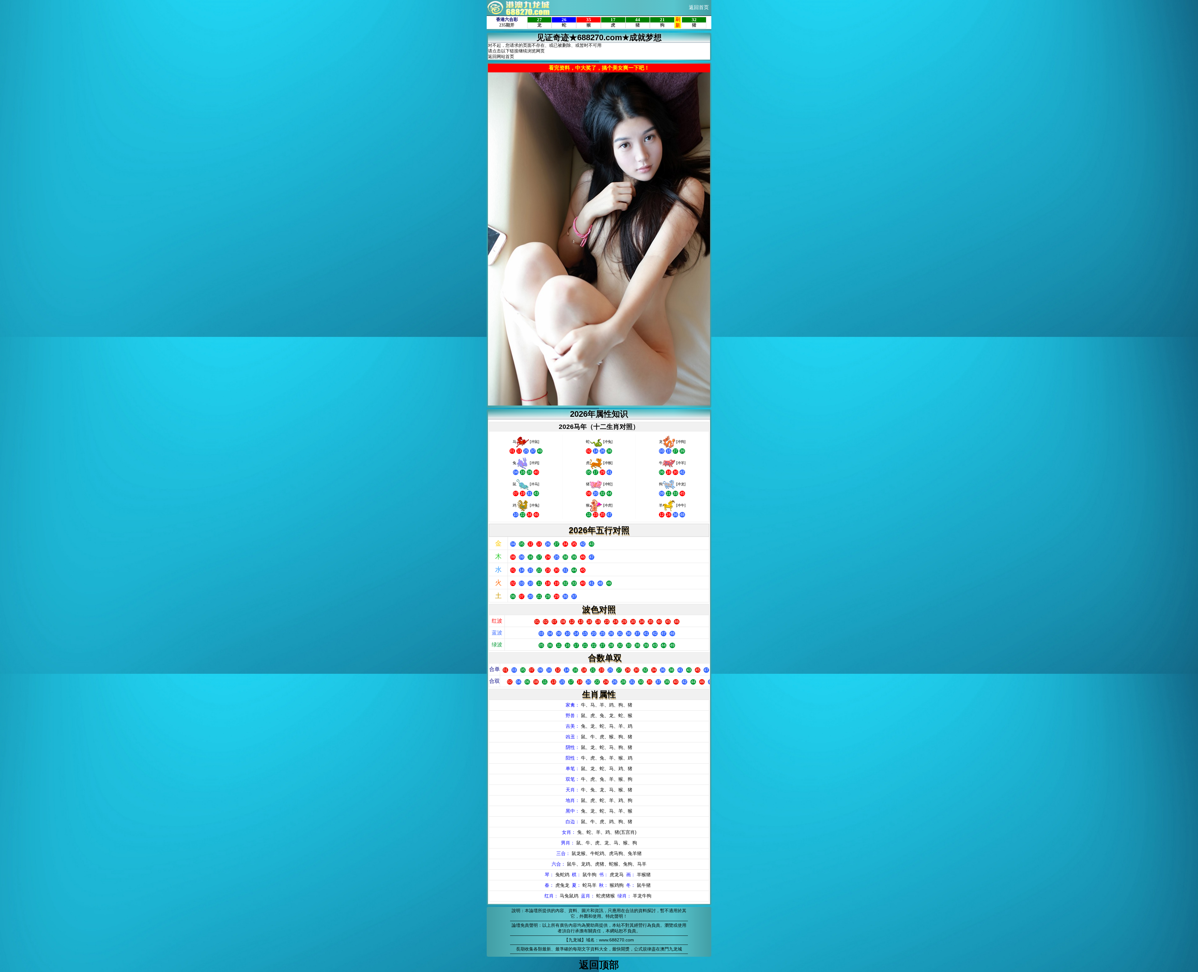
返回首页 (699, 7)
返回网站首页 (501, 56)
